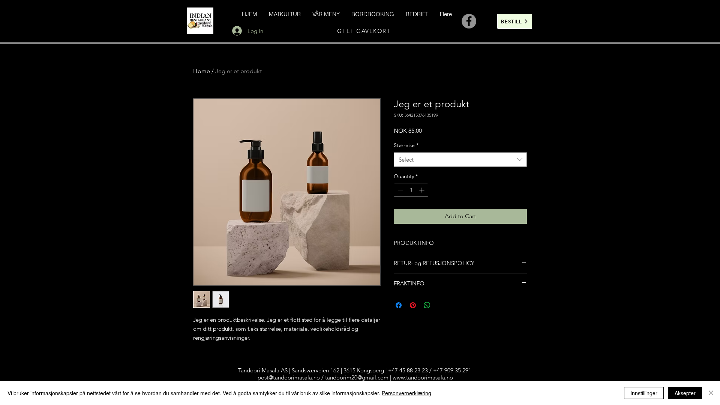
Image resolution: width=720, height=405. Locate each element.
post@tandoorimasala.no (289, 377)
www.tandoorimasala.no (423, 377)
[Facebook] (469, 21)
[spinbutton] (411, 189)
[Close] (711, 393)
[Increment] (422, 189)
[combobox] (460, 159)
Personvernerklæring (406, 393)
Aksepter (685, 393)
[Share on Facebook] (398, 305)
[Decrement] (399, 189)
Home (201, 71)
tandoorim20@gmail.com (356, 377)
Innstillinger (643, 393)
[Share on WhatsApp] (427, 305)
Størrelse (406, 145)
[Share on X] (441, 305)
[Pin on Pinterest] (412, 305)
